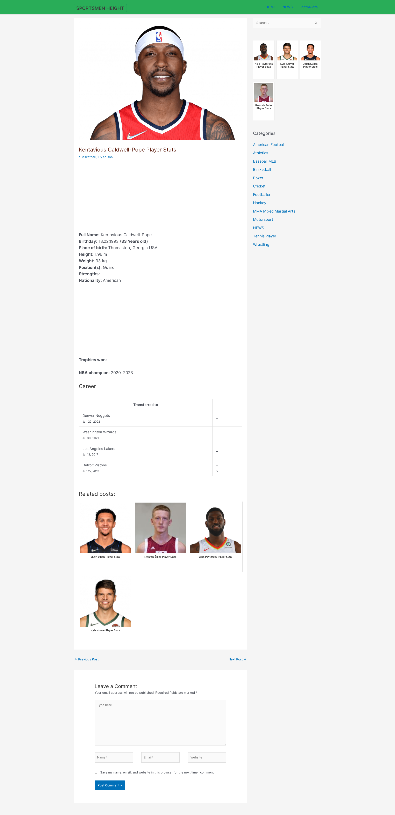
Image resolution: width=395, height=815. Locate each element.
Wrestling (261, 244)
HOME (270, 7)
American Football (269, 144)
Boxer (258, 178)
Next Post (237, 659)
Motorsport (263, 219)
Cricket (259, 186)
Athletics (260, 153)
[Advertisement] (113, 194)
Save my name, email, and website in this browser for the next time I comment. (157, 772)
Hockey (259, 203)
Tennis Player (264, 236)
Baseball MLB (264, 161)
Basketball (88, 157)
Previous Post (86, 659)
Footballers (309, 7)
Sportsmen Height (100, 8)
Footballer (262, 194)
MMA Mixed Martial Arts (274, 211)
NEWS (287, 7)
